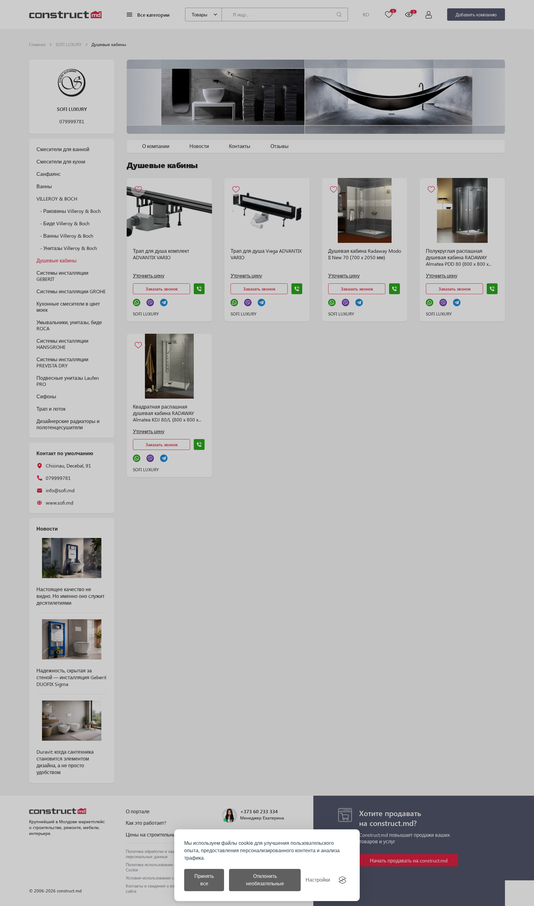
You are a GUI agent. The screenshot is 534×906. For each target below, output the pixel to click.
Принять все (204, 880)
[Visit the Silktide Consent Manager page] (342, 880)
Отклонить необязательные (265, 880)
